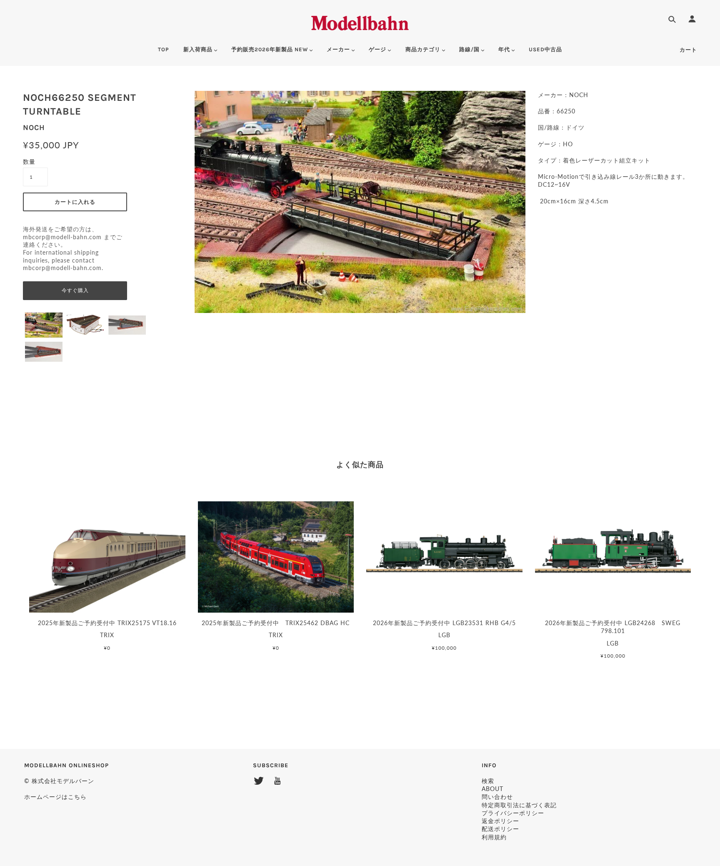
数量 (29, 161)
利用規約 (494, 837)
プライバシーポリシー (513, 812)
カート (688, 50)
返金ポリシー (500, 820)
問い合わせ (497, 796)
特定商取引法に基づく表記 (519, 804)
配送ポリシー (500, 828)
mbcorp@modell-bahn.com (62, 237)
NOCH (34, 127)
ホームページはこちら (55, 796)
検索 (488, 780)
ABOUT (492, 788)
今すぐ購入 (75, 290)
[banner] (360, 22)
